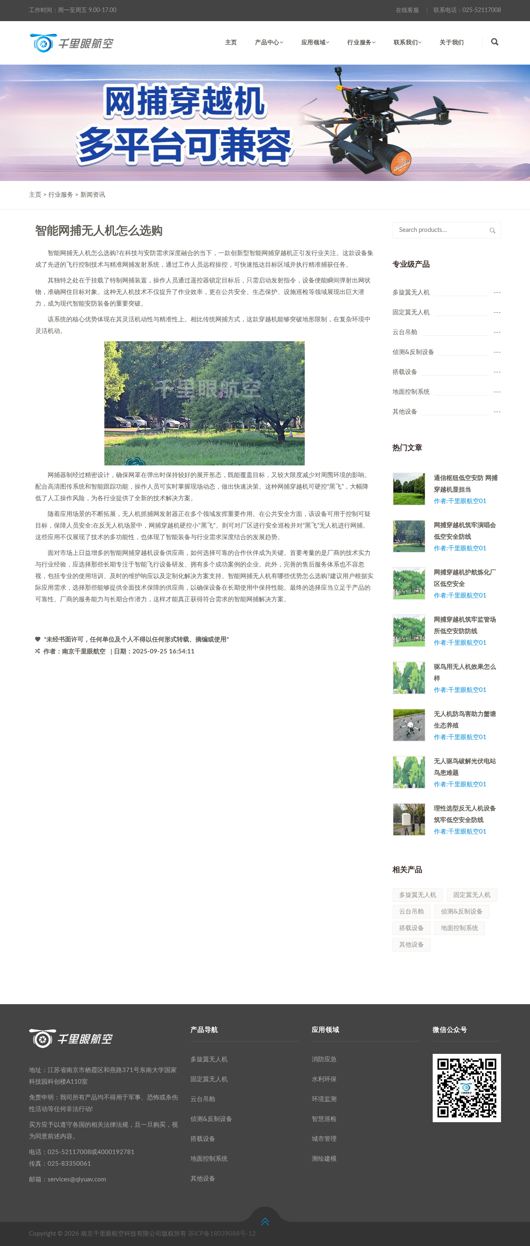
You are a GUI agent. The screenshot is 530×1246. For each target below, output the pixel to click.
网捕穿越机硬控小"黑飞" (182, 526)
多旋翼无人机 (411, 292)
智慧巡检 (324, 1119)
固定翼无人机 (411, 312)
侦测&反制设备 (413, 352)
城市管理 (324, 1139)
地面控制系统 (411, 392)
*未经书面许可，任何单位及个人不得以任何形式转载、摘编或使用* (135, 639)
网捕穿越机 (137, 553)
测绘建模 (324, 1159)
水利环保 (324, 1079)
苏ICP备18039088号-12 (222, 1234)
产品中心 (267, 43)
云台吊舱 (405, 332)
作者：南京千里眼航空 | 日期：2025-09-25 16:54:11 (118, 651)
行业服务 (359, 43)
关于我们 (452, 43)
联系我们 (406, 43)
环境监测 (324, 1099)
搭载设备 (405, 372)
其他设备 (405, 412)
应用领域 (313, 43)
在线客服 (407, 10)
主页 (231, 43)
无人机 (125, 292)
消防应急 (324, 1059)
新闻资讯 (92, 195)
